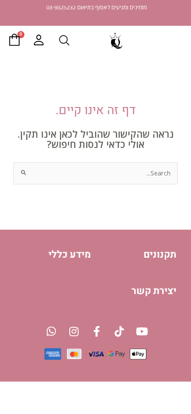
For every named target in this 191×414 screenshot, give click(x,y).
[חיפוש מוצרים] (64, 40)
